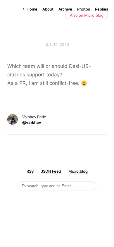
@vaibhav (31, 122)
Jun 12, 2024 (57, 44)
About (47, 9)
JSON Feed (51, 171)
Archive (65, 9)
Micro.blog (78, 171)
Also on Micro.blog (86, 15)
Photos (83, 9)
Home (29, 9)
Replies (101, 9)
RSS (30, 171)
